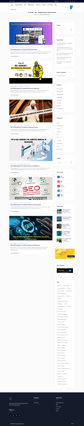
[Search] (72, 161)
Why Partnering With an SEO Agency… (66, 218)
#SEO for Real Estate (61, 360)
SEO (25, 4)
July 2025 (59, 100)
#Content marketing (61, 288)
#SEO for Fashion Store (61, 332)
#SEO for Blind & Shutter (62, 319)
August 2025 (59, 97)
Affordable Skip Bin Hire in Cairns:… (66, 211)
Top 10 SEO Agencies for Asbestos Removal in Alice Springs (25, 204)
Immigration (59, 131)
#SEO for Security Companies (63, 363)
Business (44, 4)
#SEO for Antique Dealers (62, 314)
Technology (38, 4)
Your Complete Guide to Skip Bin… (66, 239)
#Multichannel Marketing (62, 301)
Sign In (71, 7)
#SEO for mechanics (61, 347)
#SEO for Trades (60, 371)
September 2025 (60, 94)
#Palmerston (59, 303)
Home (12, 4)
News (56, 4)
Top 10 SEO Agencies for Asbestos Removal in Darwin (24, 127)
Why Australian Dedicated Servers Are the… (66, 226)
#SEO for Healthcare (61, 337)
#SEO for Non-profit (61, 350)
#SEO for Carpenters (61, 324)
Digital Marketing (19, 4)
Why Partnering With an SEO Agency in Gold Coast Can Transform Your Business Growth (65, 49)
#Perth (65, 303)
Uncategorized (59, 143)
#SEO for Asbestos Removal (62, 316)
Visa (57, 146)
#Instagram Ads (60, 296)
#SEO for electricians (61, 329)
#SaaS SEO (69, 306)
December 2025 (60, 91)
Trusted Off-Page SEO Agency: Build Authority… (66, 233)
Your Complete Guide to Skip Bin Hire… (23, 1)
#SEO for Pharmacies (61, 355)
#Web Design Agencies (61, 378)
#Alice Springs (66, 285)
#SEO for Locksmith (61, 345)
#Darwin (69, 288)
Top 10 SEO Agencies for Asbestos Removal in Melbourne (25, 166)
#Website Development (61, 381)
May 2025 (59, 105)
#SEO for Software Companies (63, 368)
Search (58, 25)
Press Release (50, 4)
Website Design (31, 4)
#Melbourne (59, 298)
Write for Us (13, 9)
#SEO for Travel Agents (62, 373)
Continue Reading (14, 56)
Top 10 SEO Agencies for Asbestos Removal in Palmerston (25, 245)
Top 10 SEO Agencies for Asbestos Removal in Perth (23, 49)
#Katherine (68, 296)
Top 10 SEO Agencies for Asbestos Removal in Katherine (24, 88)
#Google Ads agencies (61, 293)
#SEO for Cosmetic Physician (63, 327)
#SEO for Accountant (61, 311)
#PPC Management (61, 306)
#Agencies (59, 285)
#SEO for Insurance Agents (62, 342)
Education (59, 128)
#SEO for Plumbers (61, 358)
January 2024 (59, 108)
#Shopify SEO (60, 376)
